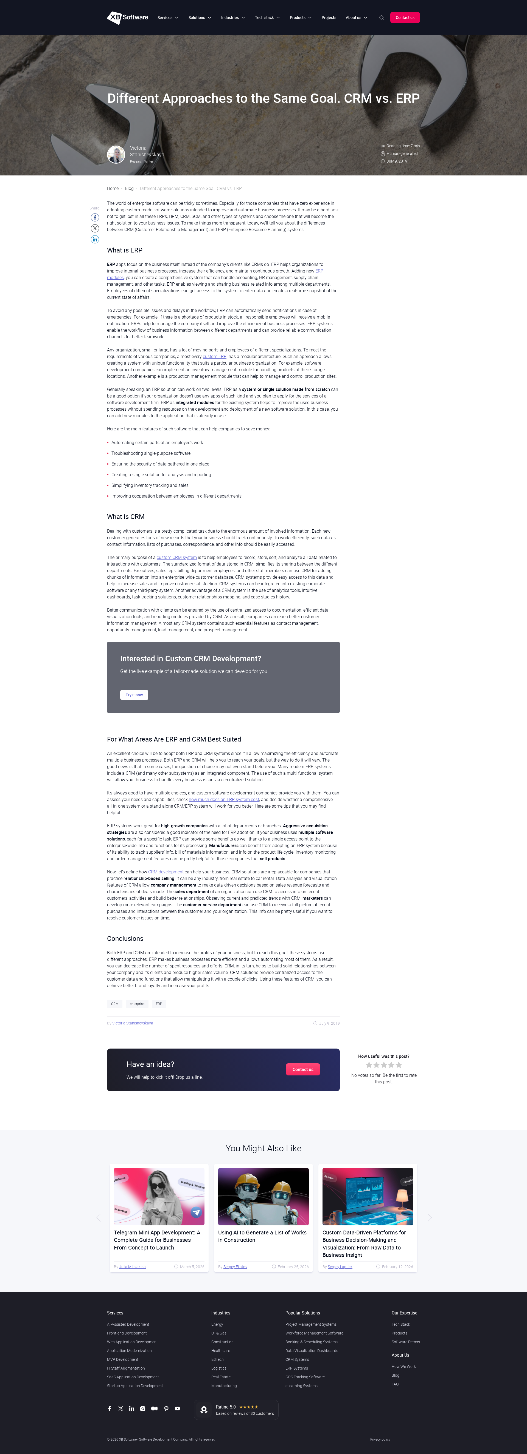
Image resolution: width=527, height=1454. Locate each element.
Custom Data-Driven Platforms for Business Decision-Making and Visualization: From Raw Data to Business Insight (260, 1244)
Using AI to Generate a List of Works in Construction (158, 1236)
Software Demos (406, 1341)
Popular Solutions (302, 1313)
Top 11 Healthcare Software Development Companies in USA (362, 1236)
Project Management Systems (311, 1324)
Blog (129, 188)
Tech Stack (401, 1324)
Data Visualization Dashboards (311, 1350)
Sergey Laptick (235, 1266)
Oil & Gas (218, 1333)
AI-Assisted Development (128, 1324)
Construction (222, 1341)
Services (115, 1313)
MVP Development (122, 1359)
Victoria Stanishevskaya (132, 1023)
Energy (217, 1324)
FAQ (395, 1384)
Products (399, 1333)
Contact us (405, 17)
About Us (400, 1355)
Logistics (218, 1368)
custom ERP (214, 356)
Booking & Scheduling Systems (311, 1341)
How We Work (404, 1366)
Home (113, 188)
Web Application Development (132, 1341)
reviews (238, 1413)
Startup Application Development (135, 1385)
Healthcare (220, 1350)
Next (428, 1218)
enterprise (137, 1003)
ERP (159, 1003)
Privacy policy (380, 1439)
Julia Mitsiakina (341, 1266)
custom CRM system (177, 557)
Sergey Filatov (131, 1266)
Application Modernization (129, 1350)
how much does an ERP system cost (224, 799)
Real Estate (221, 1376)
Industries (220, 1313)
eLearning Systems (301, 1385)
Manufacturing (224, 1385)
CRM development (166, 872)
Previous (99, 1218)
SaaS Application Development (133, 1376)
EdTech (217, 1359)
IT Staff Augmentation (126, 1368)
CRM (114, 1003)
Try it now (134, 694)
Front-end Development (127, 1333)
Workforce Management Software (314, 1333)
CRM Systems (297, 1359)
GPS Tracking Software (305, 1376)
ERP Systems (296, 1368)
